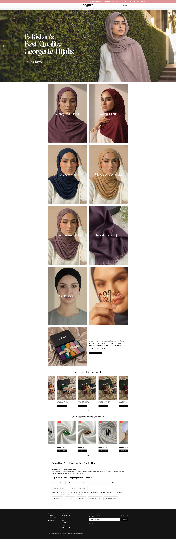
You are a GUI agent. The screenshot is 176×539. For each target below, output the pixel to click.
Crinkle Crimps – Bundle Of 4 (115, 401)
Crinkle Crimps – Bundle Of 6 (94, 401)
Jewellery (56, 503)
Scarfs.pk (88, 5)
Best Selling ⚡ (65, 517)
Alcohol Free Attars (111, 498)
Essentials (64, 524)
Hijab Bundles (64, 518)
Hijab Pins (81, 498)
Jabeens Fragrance (66, 527)
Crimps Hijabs (112, 482)
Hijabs (63, 520)
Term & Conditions (52, 517)
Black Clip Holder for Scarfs (94, 445)
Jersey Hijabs (99, 482)
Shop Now (67, 116)
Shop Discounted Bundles (95, 352)
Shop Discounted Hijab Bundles (88, 372)
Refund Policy (50, 518)
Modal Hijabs (86, 482)
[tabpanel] (57, 393)
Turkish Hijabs (72, 482)
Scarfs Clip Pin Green (52, 445)
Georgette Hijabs (58, 482)
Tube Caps (69, 498)
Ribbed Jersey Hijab (59, 488)
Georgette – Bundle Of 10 (53, 401)
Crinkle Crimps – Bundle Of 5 (74, 401)
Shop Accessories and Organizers (88, 416)
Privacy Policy (50, 515)
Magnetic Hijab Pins (95, 498)
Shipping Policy (51, 520)
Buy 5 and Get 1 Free (66, 515)
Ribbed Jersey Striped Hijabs (78, 488)
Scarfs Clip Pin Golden (72, 445)
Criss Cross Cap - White (114, 445)
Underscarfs (57, 498)
